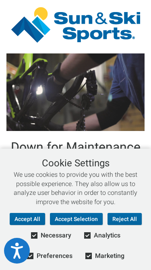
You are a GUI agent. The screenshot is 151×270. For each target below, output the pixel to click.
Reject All (124, 219)
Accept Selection (76, 219)
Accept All (27, 219)
